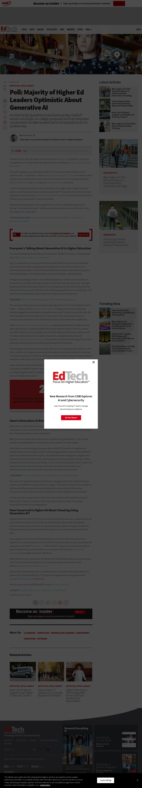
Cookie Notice (45, 785)
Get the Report (71, 417)
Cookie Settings (105, 780)
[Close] (138, 780)
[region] (71, 780)
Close (94, 362)
